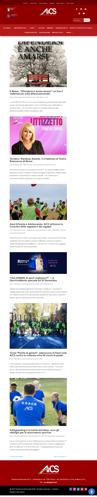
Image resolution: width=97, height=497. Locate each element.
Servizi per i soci (20, 28)
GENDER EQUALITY (62, 28)
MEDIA (68, 32)
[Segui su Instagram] (81, 9)
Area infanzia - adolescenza (25, 230)
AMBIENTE (50, 28)
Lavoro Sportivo (30, 32)
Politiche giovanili (50, 436)
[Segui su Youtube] (83, 13)
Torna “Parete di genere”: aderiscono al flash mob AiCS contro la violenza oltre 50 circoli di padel (38, 354)
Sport (32, 28)
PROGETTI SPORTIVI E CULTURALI (81, 28)
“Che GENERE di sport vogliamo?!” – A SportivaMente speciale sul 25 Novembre (33, 279)
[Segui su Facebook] (77, 9)
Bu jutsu (33, 97)
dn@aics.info (80, 479)
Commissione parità (24, 97)
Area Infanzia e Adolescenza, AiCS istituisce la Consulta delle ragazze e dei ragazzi (36, 225)
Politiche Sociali (50, 165)
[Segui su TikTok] (79, 13)
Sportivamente (48, 284)
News (19, 284)
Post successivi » (60, 457)
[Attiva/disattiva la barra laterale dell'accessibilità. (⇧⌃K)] (92, 492)
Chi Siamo (6, 28)
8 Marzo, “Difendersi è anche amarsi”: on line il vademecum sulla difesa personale (36, 92)
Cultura (41, 28)
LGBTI (37, 97)
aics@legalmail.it (50, 482)
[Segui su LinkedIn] (85, 9)
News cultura (44, 97)
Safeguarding (60, 436)
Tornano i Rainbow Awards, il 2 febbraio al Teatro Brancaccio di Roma (38, 160)
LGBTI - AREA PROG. (54, 230)
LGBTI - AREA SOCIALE (25, 165)
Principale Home (20, 233)
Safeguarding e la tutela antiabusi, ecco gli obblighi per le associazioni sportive (34, 431)
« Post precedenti (16, 457)
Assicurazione (44, 32)
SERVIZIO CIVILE (57, 32)
